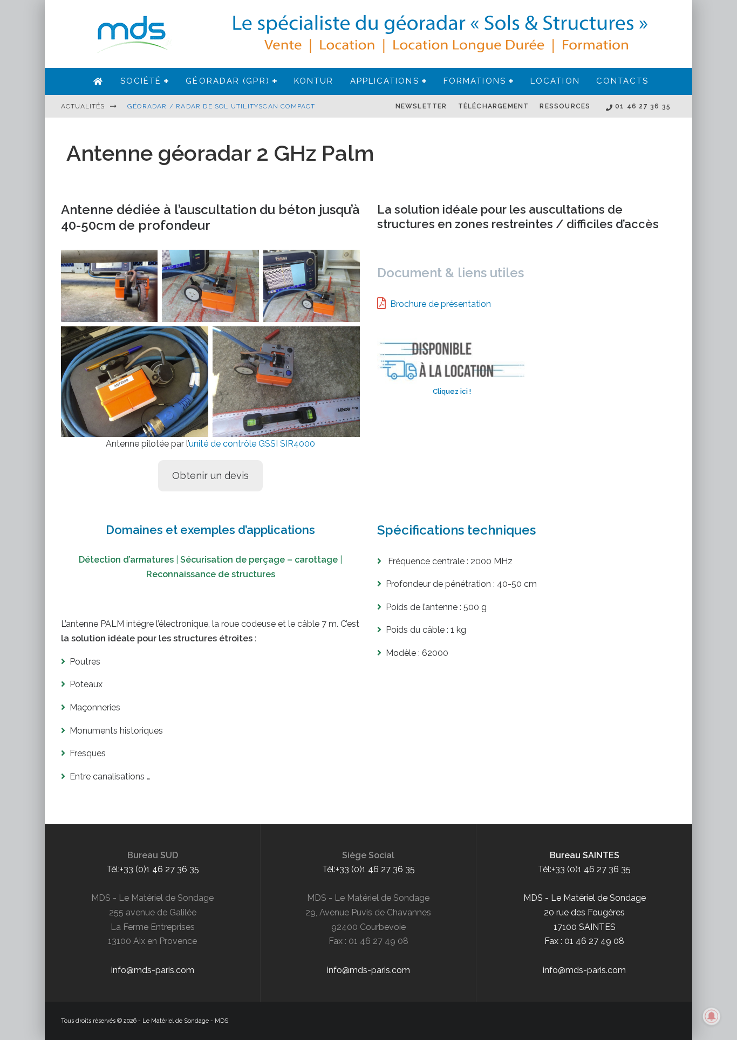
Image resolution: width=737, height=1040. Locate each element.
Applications (384, 81)
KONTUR (314, 81)
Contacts (622, 81)
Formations (474, 81)
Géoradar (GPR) (227, 81)
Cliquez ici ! (452, 391)
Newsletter (421, 106)
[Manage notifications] (711, 1016)
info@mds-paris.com (152, 970)
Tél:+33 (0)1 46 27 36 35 (152, 869)
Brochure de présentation (440, 304)
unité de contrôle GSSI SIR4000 (252, 444)
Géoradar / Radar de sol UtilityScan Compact (221, 106)
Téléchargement (493, 106)
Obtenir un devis (210, 475)
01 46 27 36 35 (642, 106)
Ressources (565, 106)
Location (555, 81)
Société (141, 81)
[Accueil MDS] (98, 81)
